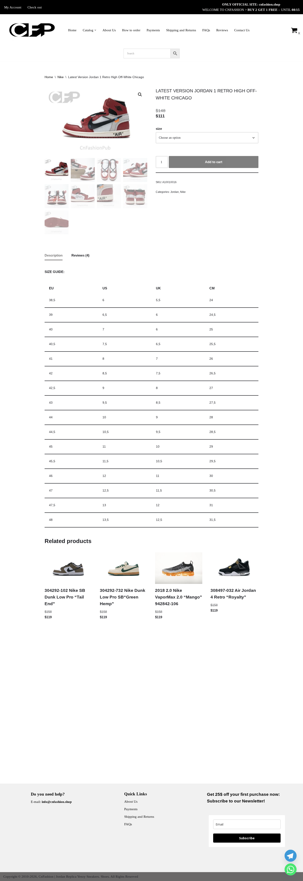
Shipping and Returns (181, 30)
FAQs (206, 30)
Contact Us (242, 30)
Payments (153, 30)
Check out (35, 7)
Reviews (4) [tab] (80, 255)
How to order (131, 30)
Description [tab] (54, 255)
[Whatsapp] (291, 869)
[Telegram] (291, 856)
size (159, 128)
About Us (109, 30)
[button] (95, 30)
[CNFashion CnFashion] (32, 30)
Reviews (222, 30)
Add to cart (213, 162)
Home (72, 30)
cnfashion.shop (269, 4)
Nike (60, 77)
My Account (12, 7)
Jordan (174, 192)
